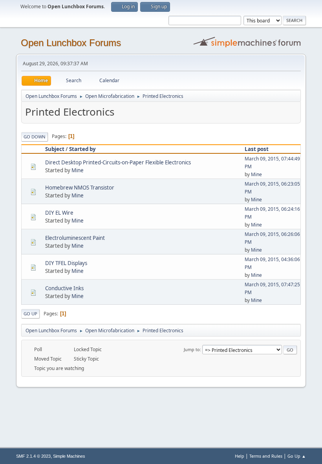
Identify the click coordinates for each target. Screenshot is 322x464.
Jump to (192, 349)
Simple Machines (69, 456)
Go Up (30, 314)
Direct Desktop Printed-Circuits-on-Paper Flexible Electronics (118, 162)
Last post (257, 149)
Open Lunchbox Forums (71, 42)
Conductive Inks (64, 288)
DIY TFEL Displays (66, 263)
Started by (82, 149)
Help (239, 456)
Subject (54, 149)
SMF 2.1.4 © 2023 (33, 456)
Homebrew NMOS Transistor (79, 187)
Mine (77, 170)
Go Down (35, 137)
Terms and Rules (265, 456)
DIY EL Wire (59, 212)
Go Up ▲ (296, 456)
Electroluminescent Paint (75, 237)
